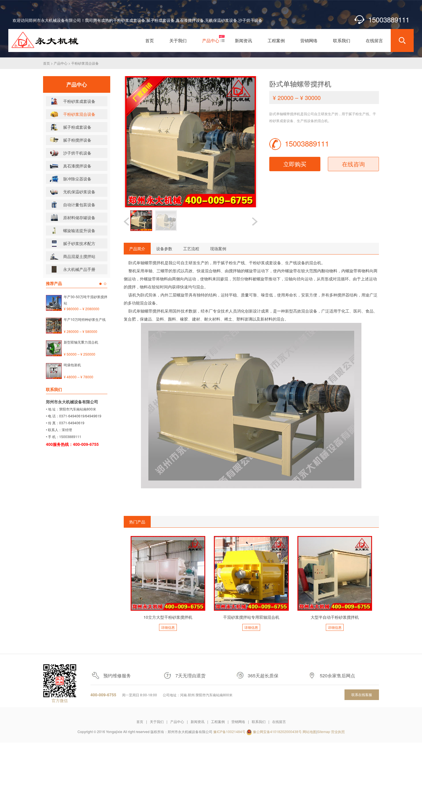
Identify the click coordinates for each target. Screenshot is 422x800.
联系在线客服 (361, 694)
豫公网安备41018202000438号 (277, 731)
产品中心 (60, 63)
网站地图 (309, 731)
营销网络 (238, 721)
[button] (255, 221)
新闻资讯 (197, 721)
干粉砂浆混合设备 (85, 63)
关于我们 (157, 721)
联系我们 (259, 721)
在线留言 (279, 721)
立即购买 (294, 164)
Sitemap (323, 731)
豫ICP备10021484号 (229, 731)
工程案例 (218, 721)
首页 (46, 63)
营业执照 (338, 731)
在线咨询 (353, 164)
